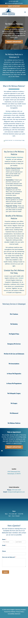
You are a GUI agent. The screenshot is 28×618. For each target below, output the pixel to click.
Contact (21, 278)
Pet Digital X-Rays (14, 334)
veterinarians (8, 113)
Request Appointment (14, 6)
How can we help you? (9, 557)
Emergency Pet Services (14, 344)
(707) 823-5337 (16, 490)
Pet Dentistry (14, 324)
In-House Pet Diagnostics (14, 374)
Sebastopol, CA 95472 (14, 473)
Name (4, 539)
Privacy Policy (20, 611)
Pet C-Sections (14, 314)
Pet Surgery (14, 403)
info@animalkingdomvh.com (16, 492)
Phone (4, 551)
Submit (6, 572)
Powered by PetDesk (9, 611)
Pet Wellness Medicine (14, 423)
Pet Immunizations (14, 364)
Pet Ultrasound (14, 413)
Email (4, 545)
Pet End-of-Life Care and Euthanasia (14, 354)
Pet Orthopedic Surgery (14, 393)
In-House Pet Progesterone (14, 383)
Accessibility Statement (14, 613)
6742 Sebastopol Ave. (14, 471)
